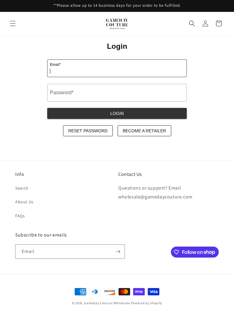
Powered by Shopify (146, 303)
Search (22, 188)
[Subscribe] (118, 251)
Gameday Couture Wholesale (107, 303)
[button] (13, 23)
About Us (24, 202)
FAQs (20, 216)
